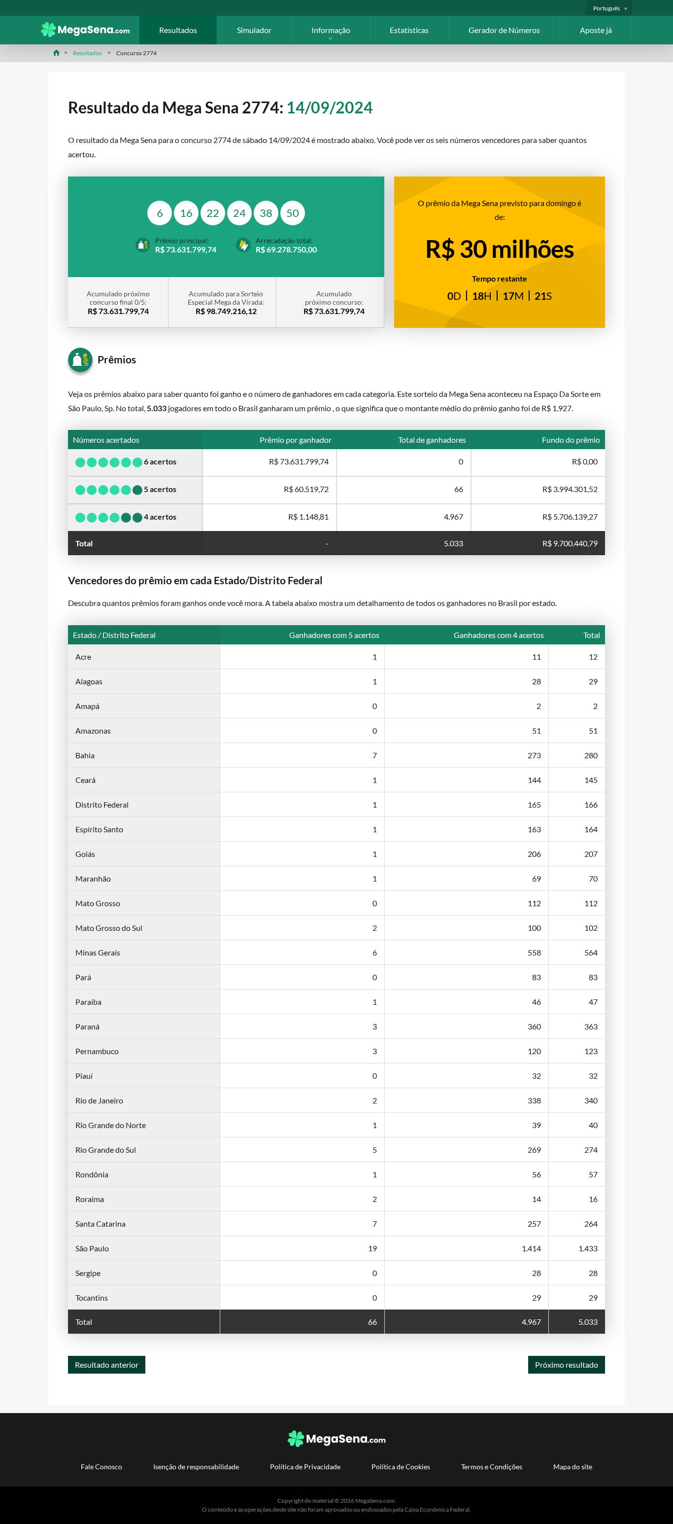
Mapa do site (572, 1466)
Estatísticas (409, 30)
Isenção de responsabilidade (196, 1466)
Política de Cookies (400, 1466)
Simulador (254, 30)
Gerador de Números (504, 30)
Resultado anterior (106, 1364)
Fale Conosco (101, 1466)
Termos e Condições (491, 1466)
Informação (330, 30)
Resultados (178, 30)
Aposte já (596, 30)
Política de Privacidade (305, 1466)
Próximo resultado (566, 1364)
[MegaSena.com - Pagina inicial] (90, 34)
